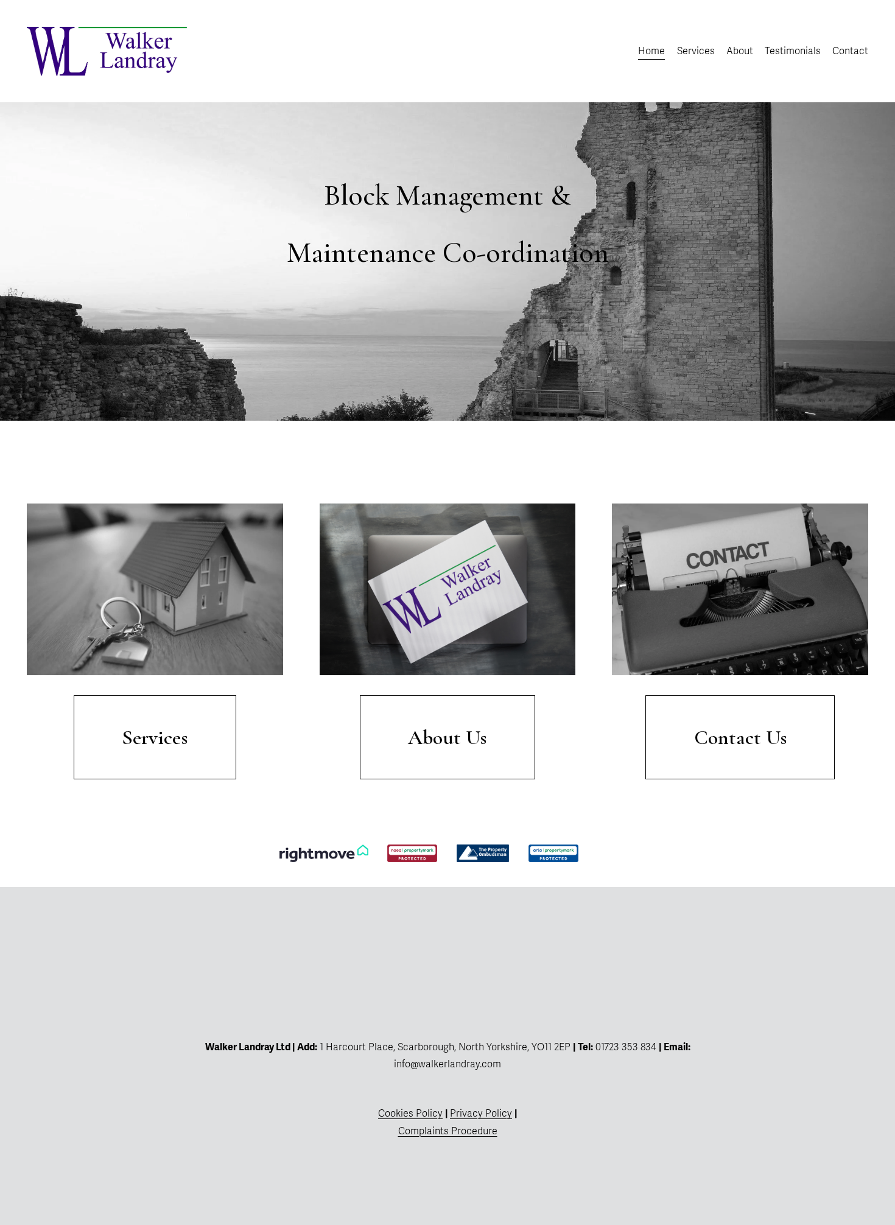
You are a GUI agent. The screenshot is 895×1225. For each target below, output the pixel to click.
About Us (447, 737)
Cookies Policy (410, 1113)
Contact (850, 51)
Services (696, 51)
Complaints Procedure (447, 1131)
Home (651, 51)
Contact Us (740, 737)
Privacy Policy (481, 1113)
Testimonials (793, 51)
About (739, 51)
